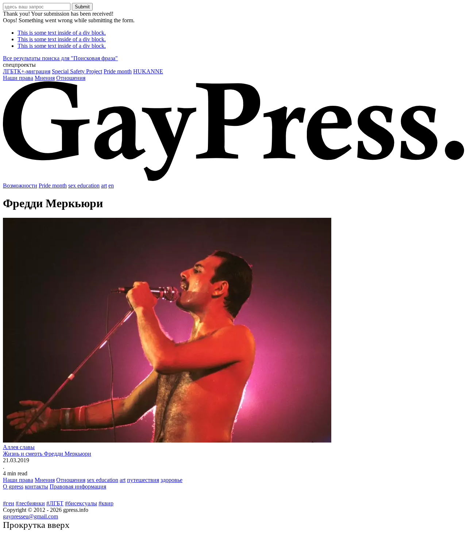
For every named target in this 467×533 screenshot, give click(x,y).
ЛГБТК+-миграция (26, 71)
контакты (36, 486)
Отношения (70, 78)
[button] (233, 65)
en (111, 185)
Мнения (45, 78)
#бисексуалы (81, 503)
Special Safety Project (77, 71)
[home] (233, 179)
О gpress (13, 486)
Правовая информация (78, 486)
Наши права (18, 78)
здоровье (171, 480)
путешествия (143, 480)
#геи (8, 503)
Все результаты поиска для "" (60, 58)
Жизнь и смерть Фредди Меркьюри (47, 454)
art (104, 185)
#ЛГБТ (54, 503)
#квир (106, 503)
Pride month (118, 71)
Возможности (20, 185)
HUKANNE (148, 71)
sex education (84, 185)
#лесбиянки (30, 503)
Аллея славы (19, 447)
